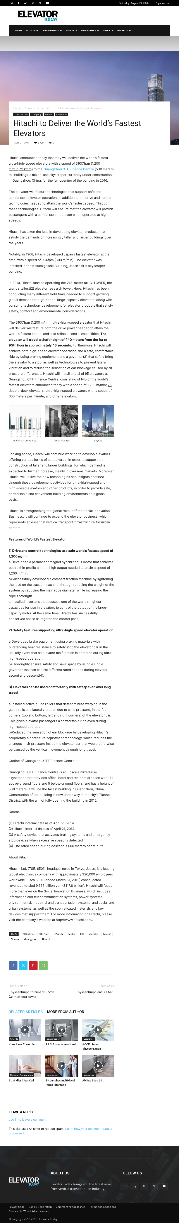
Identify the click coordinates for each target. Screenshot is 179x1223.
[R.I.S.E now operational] (61, 1030)
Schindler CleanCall (21, 1080)
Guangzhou (30, 939)
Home (17, 108)
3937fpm (44, 934)
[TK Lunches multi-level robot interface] (61, 1066)
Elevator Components (21, 1074)
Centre (71, 934)
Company (36, 114)
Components (50, 30)
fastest (107, 934)
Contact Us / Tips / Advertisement (29, 1211)
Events (69, 30)
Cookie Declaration (40, 1207)
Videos (30, 30)
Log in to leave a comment (27, 1119)
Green (106, 30)
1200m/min (27, 934)
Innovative (88, 30)
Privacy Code (16, 1207)
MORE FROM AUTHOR (65, 1012)
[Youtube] (47, 3)
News (18, 30)
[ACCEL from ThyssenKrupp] (98, 1030)
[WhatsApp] (43, 965)
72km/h (58, 934)
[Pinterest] (33, 965)
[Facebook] (18, 3)
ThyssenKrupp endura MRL (95, 992)
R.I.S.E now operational (60, 1044)
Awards (122, 30)
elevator (93, 934)
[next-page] (18, 1093)
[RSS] (33, 3)
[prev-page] (11, 1093)
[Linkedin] (25, 3)
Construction (32, 108)
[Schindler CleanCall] (25, 1066)
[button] (12, 3)
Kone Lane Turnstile (21, 1044)
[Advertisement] (119, 15)
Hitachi (48, 114)
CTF (82, 934)
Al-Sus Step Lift (93, 1080)
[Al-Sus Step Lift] (98, 1066)
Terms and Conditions (102, 1207)
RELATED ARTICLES (26, 1012)
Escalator (88, 1038)
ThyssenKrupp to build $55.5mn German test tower (31, 994)
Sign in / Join (163, 3)
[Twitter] (40, 3)
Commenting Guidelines (70, 1207)
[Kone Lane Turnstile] (25, 1030)
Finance (15, 939)
